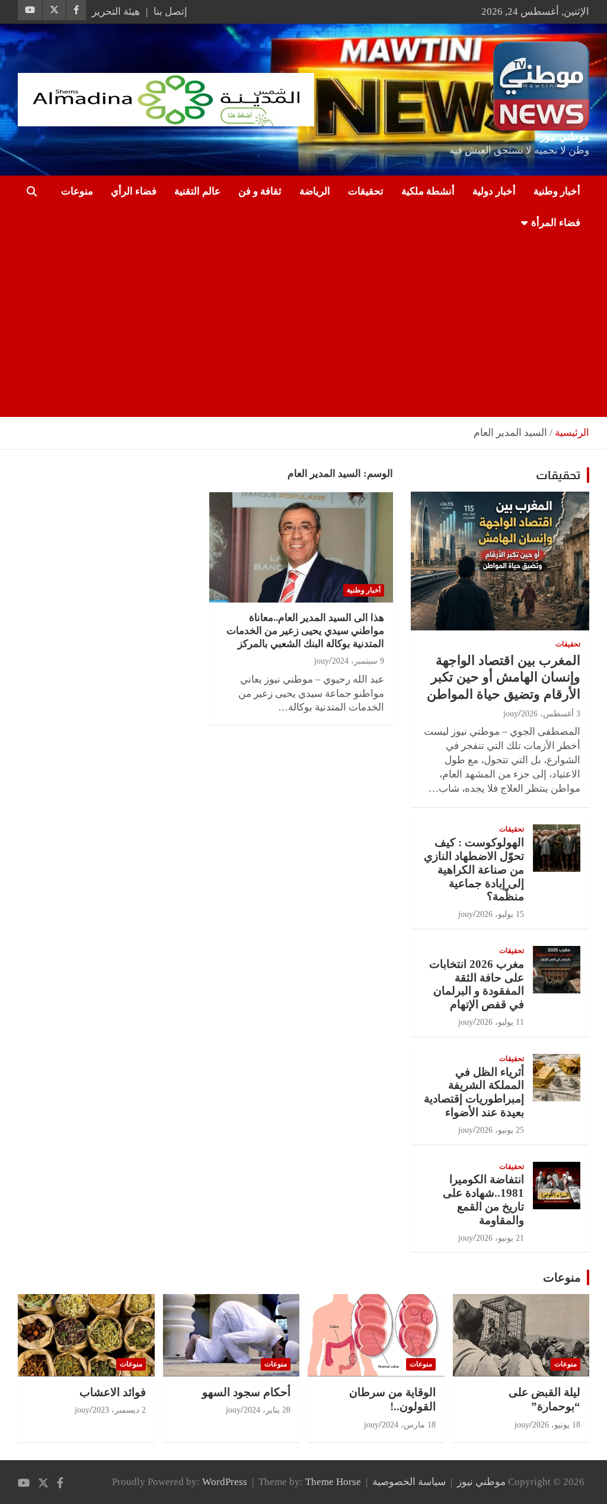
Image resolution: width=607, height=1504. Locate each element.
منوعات (77, 191)
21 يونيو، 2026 (500, 1238)
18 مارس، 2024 (409, 1424)
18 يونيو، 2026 (556, 1424)
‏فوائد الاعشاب (112, 1392)
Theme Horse (333, 1481)
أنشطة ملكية (428, 191)
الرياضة (314, 191)
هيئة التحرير (116, 11)
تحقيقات (366, 191)
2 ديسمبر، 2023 (119, 1410)
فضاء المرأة (555, 222)
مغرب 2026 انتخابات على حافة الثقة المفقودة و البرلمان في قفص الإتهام (476, 984)
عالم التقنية (197, 191)
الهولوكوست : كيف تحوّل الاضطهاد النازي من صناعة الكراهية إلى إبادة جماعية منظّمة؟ (474, 869)
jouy (321, 661)
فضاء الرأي (133, 191)
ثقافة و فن (260, 191)
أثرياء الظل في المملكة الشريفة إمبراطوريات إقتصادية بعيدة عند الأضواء (474, 1092)
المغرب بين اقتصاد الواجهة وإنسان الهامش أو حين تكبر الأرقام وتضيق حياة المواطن (503, 677)
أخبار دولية (494, 191)
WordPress (224, 1481)
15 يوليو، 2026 (500, 914)
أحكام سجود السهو (246, 1392)
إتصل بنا (170, 11)
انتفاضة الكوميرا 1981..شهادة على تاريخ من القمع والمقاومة (483, 1199)
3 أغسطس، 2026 (550, 713)
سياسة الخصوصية (409, 1481)
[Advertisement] (319, 328)
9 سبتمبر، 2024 (358, 661)
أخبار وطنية (556, 191)
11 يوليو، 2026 (500, 1022)
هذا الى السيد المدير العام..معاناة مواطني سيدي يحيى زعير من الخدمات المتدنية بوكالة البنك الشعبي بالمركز (305, 630)
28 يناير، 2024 (267, 1410)
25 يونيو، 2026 (500, 1130)
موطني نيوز (565, 136)
